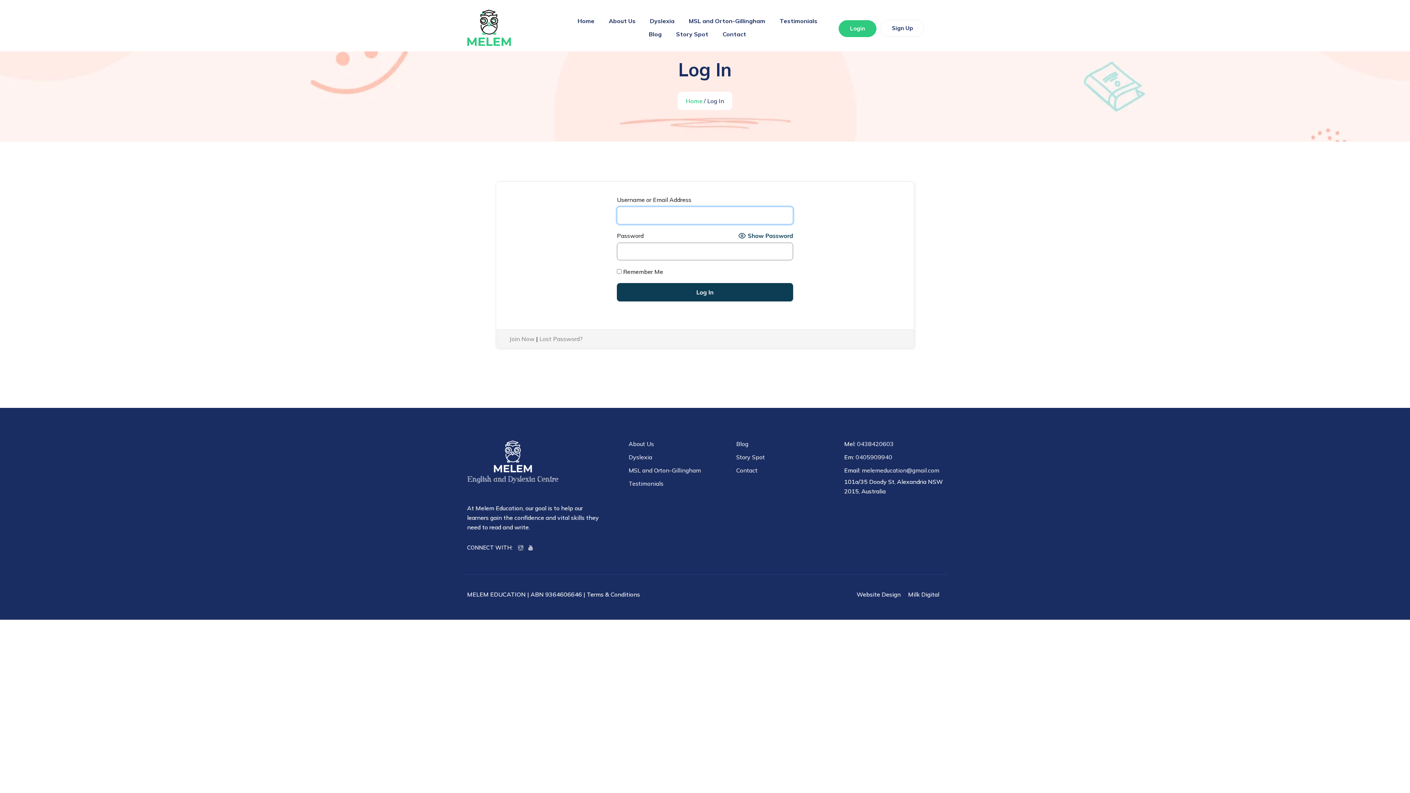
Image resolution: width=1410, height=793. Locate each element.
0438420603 (875, 444)
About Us (622, 21)
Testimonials (798, 21)
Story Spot (692, 34)
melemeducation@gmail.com (900, 470)
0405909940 (874, 457)
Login (857, 28)
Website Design (879, 594)
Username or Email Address (654, 199)
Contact (734, 34)
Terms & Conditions (613, 594)
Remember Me (642, 271)
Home (586, 21)
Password (630, 235)
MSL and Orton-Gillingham (727, 21)
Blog (655, 34)
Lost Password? (561, 339)
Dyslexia (662, 21)
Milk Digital (923, 594)
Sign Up (902, 28)
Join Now (522, 339)
